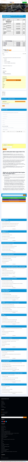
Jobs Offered (3, 447)
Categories (2, 402)
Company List (3, 403)
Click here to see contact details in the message (20, 101)
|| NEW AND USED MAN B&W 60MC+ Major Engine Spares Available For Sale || (10, 223)
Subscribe (25, 417)
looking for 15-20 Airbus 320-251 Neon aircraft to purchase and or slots (10, 311)
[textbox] (14, 137)
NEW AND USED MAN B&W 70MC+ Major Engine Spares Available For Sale (10, 224)
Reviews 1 (24, 53)
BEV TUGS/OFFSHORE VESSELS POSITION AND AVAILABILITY (8, 351)
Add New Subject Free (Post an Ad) (14, 201)
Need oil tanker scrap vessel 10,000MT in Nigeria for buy (8, 331)
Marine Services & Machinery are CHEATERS (7, 389)
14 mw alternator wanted (5, 239)
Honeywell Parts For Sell (4, 376)
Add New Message (11, 98)
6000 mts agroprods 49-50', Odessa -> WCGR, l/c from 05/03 (9, 341)
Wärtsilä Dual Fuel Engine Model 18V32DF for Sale (7, 250)
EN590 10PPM (3, 345)
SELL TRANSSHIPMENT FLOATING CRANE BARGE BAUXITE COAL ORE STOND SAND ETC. (11, 354)
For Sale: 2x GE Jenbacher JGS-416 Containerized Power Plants (9, 246)
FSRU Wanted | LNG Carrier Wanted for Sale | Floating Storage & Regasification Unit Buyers (12, 328)
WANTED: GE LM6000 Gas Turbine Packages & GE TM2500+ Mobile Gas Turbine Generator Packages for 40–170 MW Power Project (14, 269)
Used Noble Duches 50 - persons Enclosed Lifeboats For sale (8, 321)
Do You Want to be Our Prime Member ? (14, 199)
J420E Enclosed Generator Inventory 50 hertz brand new (8, 247)
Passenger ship (3, 334)
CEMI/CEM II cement (4, 342)
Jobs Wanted (3, 448)
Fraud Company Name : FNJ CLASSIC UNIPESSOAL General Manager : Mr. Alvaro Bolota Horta (12, 392)
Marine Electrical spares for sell (5, 386)
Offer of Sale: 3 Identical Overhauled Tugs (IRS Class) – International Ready (10, 322)
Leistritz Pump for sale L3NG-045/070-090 (6, 280)
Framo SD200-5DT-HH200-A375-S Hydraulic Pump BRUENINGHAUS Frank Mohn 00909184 (12, 283)
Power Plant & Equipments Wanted (5, 432)
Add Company (3, 404)
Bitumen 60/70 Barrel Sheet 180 (5, 344)
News (2, 405)
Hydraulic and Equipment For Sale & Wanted (7, 434)
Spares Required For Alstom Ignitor (6, 236)
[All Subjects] (14, 240)
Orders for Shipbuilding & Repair (5, 446)
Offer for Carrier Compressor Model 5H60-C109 (7, 286)
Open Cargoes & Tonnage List (5, 444)
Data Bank (2, 406)
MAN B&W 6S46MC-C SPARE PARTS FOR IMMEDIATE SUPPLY (8, 226)
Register (19, 80)
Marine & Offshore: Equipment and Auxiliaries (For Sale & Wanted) (4, 436)
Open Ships (2, 445)
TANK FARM (3, 355)
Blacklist (2, 452)
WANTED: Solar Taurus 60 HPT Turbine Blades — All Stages (8, 273)
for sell (3, 227)
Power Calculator (3, 407)
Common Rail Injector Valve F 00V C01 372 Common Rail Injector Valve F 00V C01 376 (11, 362)
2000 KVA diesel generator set (5, 261)
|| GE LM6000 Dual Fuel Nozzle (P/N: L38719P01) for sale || (8, 304)
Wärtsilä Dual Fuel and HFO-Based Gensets (7, 244)
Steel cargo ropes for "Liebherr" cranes (6, 364)
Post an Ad (24, 2)
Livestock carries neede (4, 352)
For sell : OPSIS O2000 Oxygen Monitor (6, 294)
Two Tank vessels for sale (5, 318)
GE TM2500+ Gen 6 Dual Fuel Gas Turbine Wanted (7, 270)
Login (17, 80)
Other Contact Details (5, 126)
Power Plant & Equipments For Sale (5, 431)
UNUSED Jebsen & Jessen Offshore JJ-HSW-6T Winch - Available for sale (10, 369)
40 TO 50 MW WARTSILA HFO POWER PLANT (6, 258)
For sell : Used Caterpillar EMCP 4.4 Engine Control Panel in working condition (10, 297)
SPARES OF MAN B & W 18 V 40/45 (5, 233)
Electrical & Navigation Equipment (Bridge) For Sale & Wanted (9, 451)
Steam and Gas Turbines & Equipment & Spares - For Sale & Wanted (10, 433)
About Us (2, 401)
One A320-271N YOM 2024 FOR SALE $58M (6, 309)
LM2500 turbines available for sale (6, 249)
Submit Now (4, 149)
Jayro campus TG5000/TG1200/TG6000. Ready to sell (8, 379)
